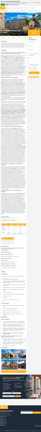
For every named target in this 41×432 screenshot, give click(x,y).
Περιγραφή (3, 37)
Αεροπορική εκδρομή (6, 35)
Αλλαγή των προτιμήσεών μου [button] (14, 4)
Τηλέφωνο (31, 45)
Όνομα (4, 391)
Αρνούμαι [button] (7, 4)
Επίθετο (13, 391)
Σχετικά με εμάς (7, 430)
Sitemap (30, 430)
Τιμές (8, 37)
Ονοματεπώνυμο (32, 41)
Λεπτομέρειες (19, 37)
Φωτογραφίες (24, 37)
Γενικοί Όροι (11, 430)
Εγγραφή (36, 412)
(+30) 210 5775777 (6, 411)
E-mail (3, 394)
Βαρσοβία (21, 33)
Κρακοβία (15, 33)
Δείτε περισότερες (14, 371)
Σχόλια (30, 57)
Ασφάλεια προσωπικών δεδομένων (18, 430)
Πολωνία (9, 33)
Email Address (31, 49)
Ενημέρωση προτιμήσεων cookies (36, 430)
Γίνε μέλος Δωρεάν (18, 396)
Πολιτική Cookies (25, 430)
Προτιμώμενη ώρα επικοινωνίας (34, 53)
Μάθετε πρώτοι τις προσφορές (26, 410)
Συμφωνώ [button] (2, 4)
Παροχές (13, 37)
